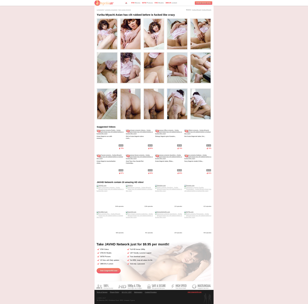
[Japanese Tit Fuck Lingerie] (131, 121)
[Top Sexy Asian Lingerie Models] (108, 84)
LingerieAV (100, 10)
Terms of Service (102, 292)
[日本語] (126, 2)
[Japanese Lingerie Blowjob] (200, 121)
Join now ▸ (203, 3)
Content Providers (151, 292)
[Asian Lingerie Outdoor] (178, 51)
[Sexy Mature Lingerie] (131, 51)
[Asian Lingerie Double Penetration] (108, 51)
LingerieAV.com (104, 3)
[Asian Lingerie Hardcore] (178, 121)
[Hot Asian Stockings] (108, 121)
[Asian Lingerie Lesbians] (200, 84)
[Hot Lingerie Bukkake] (200, 51)
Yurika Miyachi (196, 10)
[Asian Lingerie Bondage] (178, 84)
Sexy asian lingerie (124, 10)
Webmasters (138, 292)
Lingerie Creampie (111, 10)
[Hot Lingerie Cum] (155, 51)
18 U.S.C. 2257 (127, 292)
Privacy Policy (114, 292)
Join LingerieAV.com (108, 271)
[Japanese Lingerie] (155, 84)
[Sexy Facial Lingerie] (131, 84)
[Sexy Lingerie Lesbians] (155, 121)
